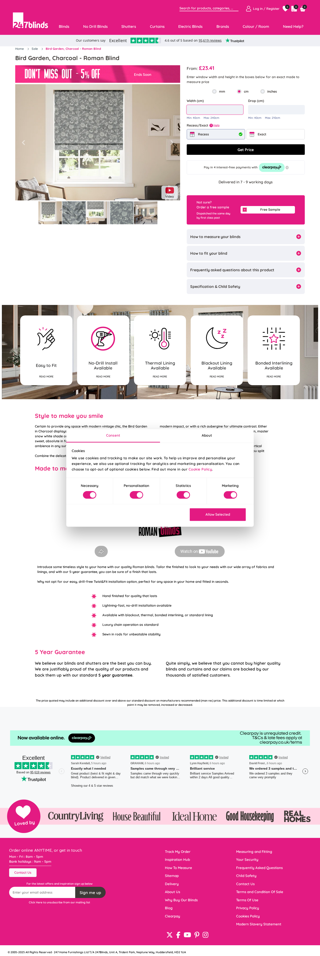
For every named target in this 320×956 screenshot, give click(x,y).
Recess (203, 134)
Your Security (247, 859)
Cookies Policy (248, 916)
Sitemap (172, 875)
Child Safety (246, 875)
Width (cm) (195, 101)
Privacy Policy (247, 908)
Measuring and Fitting (254, 851)
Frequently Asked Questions (259, 867)
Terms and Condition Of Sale (259, 892)
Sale (35, 49)
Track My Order (177, 851)
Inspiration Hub (177, 859)
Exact (262, 134)
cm (246, 91)
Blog (169, 908)
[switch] (136, 495)
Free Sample (270, 209)
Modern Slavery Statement (258, 924)
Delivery (172, 884)
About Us (172, 892)
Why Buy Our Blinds (181, 900)
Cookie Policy (200, 469)
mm (222, 91)
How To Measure (178, 867)
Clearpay (172, 916)
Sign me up (90, 892)
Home (20, 49)
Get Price (246, 149)
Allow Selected (217, 514)
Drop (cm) (256, 101)
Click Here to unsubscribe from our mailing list (59, 902)
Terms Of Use (247, 900)
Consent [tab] (113, 435)
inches (272, 91)
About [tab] (207, 435)
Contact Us (22, 872)
